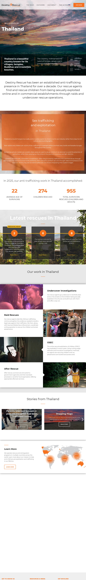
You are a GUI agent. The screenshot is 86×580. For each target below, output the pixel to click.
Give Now (79, 5)
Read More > (14, 255)
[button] (4, 419)
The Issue (30, 5)
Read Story (22, 427)
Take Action (63, 5)
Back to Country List (11, 23)
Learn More (10, 467)
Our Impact (51, 5)
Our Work (41, 5)
